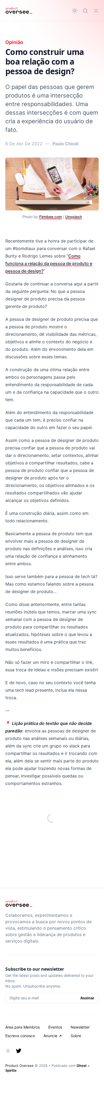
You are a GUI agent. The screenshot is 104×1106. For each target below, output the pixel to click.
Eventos (55, 1027)
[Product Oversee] (18, 11)
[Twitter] (18, 1050)
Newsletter (80, 1027)
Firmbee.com (50, 216)
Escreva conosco (20, 1035)
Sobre (76, 1035)
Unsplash (73, 216)
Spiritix (11, 1070)
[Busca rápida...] (85, 10)
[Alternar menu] (96, 10)
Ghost (82, 1065)
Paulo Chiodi (65, 143)
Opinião (14, 42)
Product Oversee (19, 1065)
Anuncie (50, 1035)
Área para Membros (22, 1027)
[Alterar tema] (74, 10)
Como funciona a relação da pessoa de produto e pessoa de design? (48, 263)
